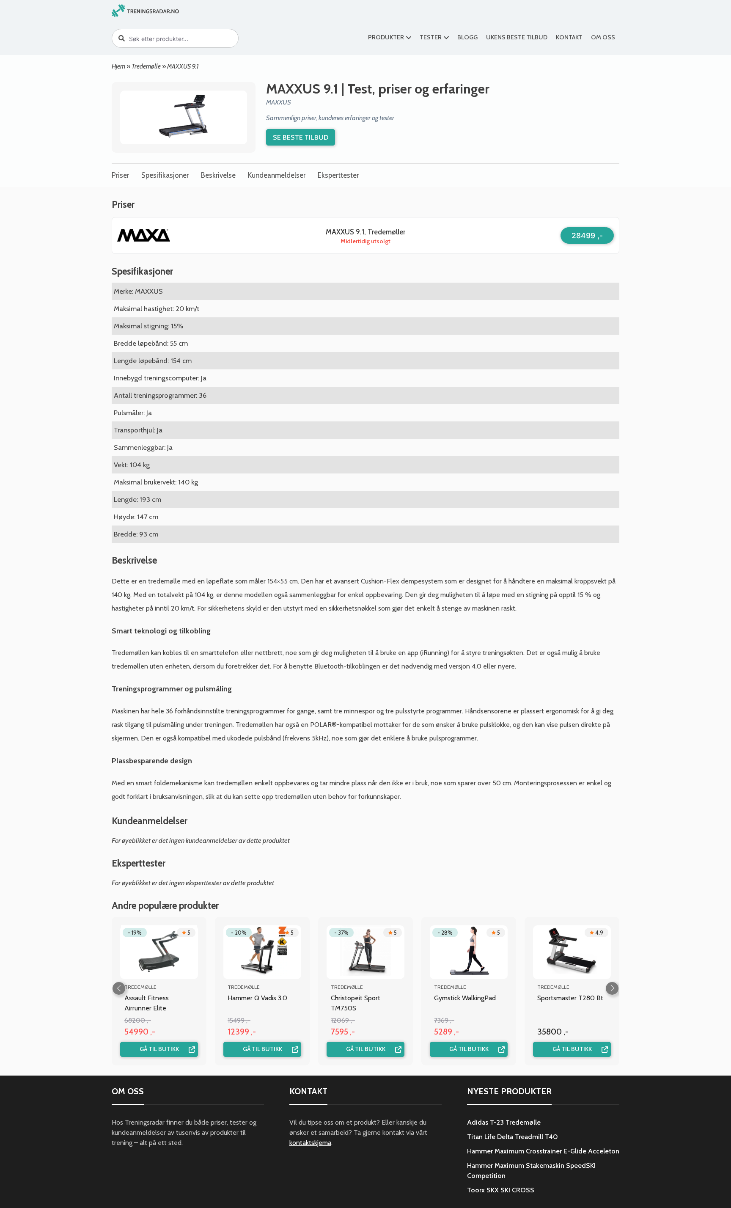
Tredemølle (146, 66)
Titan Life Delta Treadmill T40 (512, 1137)
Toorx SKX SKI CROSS (500, 1190)
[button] (612, 988)
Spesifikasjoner (165, 175)
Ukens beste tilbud (516, 37)
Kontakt (569, 37)
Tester (431, 37)
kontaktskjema (310, 1143)
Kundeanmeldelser (276, 175)
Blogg (467, 37)
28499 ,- (587, 235)
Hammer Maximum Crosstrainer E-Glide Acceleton (543, 1151)
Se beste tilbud (300, 137)
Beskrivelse (218, 175)
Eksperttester (338, 175)
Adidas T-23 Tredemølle (504, 1122)
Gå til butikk (159, 1049)
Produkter (386, 37)
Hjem (118, 66)
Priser (120, 175)
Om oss (603, 37)
